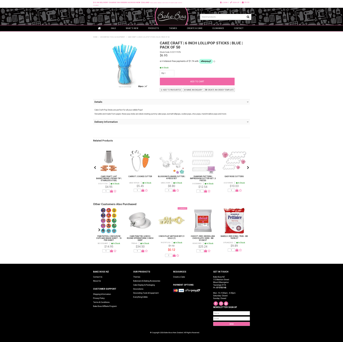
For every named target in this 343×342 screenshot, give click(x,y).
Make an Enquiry (194, 90)
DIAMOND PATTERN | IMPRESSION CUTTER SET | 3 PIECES (203, 178)
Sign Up (236, 2)
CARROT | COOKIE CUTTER (140, 176)
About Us (97, 281)
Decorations (138, 289)
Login (225, 2)
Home (99, 28)
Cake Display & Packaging (144, 285)
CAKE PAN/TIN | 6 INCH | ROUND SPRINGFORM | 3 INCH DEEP (140, 238)
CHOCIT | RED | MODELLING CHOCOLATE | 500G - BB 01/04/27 (203, 238)
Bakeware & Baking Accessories (146, 281)
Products (153, 28)
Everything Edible (140, 297)
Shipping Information (102, 294)
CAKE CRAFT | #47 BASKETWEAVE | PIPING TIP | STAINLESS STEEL (109, 178)
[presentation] (95, 167)
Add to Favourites (172, 90)
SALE (113, 28)
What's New (132, 28)
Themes (173, 28)
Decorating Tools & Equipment (112, 37)
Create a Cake (195, 28)
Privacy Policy (99, 298)
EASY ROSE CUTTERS (234, 176)
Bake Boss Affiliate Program (105, 306)
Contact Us (97, 277)
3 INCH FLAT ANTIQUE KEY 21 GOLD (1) (171, 237)
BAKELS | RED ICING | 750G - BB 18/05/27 (234, 237)
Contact (239, 28)
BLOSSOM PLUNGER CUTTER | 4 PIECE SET (171, 177)
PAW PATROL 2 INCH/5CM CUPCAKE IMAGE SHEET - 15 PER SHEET (109, 238)
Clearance (218, 28)
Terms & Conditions (101, 302)
